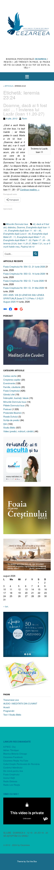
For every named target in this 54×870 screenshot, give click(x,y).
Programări (8, 710)
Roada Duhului (10, 416)
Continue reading (29, 189)
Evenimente (9, 383)
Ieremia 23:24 (9, 243)
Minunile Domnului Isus (17, 224)
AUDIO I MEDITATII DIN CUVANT (20, 703)
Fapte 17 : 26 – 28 (41, 240)
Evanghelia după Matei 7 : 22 (17, 240)
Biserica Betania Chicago (15, 753)
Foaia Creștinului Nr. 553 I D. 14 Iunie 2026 (24, 273)
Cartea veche (9, 375)
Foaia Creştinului (11, 390)
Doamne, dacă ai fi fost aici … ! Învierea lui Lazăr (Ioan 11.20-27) (25, 109)
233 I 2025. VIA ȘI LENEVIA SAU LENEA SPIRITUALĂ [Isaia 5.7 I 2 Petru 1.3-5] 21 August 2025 (23, 298)
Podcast (7, 409)
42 (34, 224)
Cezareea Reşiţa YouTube (15, 760)
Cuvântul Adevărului (12, 767)
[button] (27, 76)
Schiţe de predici (11, 420)
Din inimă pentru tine (13, 770)
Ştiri (5, 423)
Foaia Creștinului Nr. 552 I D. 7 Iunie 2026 (23, 280)
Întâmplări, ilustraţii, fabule (15, 398)
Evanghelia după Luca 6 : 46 (17, 233)
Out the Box (31, 861)
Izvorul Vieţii (9, 777)
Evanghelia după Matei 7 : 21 (31, 236)
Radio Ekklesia (10, 781)
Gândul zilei (9, 394)
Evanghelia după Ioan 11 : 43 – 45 (24, 230)
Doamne (21, 227)
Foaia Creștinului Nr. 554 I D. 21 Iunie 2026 (24, 266)
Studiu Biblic (9, 427)
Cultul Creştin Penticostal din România (21, 764)
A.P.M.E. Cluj (9, 746)
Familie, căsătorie (11, 387)
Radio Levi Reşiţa (11, 784)
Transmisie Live (11, 699)
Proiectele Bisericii (12, 412)
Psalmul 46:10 (27, 246)
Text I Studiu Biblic (12, 714)
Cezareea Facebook (13, 757)
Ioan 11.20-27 (24, 243)
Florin (24, 118)
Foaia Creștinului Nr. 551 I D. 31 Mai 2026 (23, 287)
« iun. (6, 606)
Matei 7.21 (37, 243)
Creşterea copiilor (12, 379)
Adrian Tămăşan (11, 750)
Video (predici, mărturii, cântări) (18, 431)
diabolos (12, 227)
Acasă (6, 707)
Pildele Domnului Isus (13, 405)
